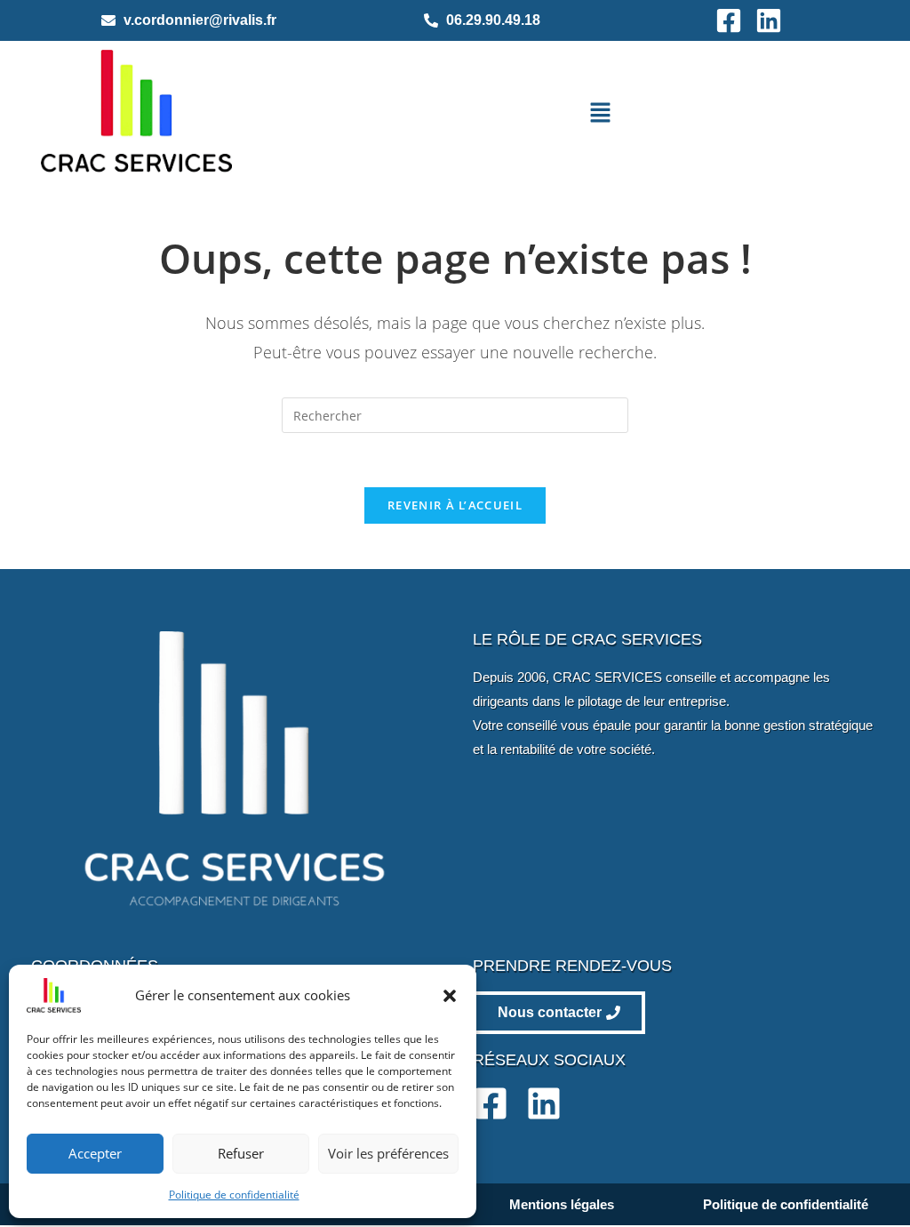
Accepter (95, 1153)
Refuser (241, 1153)
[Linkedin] (768, 20)
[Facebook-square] (728, 20)
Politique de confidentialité (234, 1194)
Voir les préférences (388, 1153)
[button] (450, 996)
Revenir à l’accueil (455, 505)
